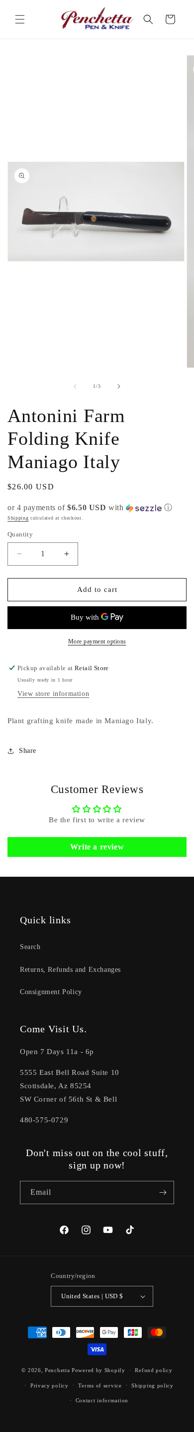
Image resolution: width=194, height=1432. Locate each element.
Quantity (20, 534)
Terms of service (99, 1385)
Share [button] (27, 750)
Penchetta (58, 1370)
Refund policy (153, 1370)
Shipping (18, 518)
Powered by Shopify (98, 1370)
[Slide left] (75, 386)
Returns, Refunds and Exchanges (70, 969)
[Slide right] (119, 386)
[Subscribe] (163, 1192)
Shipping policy (152, 1385)
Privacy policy (49, 1385)
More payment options (97, 641)
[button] (20, 19)
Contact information (102, 1400)
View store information (53, 693)
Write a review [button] (97, 847)
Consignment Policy (51, 992)
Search (30, 947)
